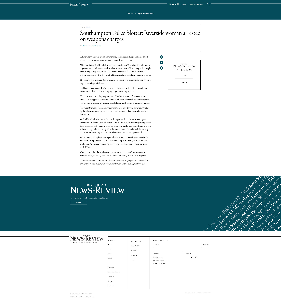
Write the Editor (136, 241)
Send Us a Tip (135, 246)
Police (88, 27)
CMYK (90, 294)
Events (110, 258)
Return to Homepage (177, 4)
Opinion (110, 263)
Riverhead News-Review (92, 46)
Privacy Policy (198, 293)
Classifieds (111, 277)
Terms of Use (189, 293)
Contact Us (134, 255)
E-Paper (110, 281)
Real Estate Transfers (114, 272)
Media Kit (134, 251)
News (109, 244)
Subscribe (78, 203)
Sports (110, 249)
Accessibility (207, 293)
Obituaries (111, 267)
